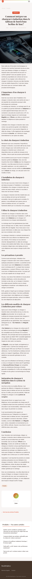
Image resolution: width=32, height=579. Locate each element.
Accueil (3, 8)
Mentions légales (5, 570)
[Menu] (29, 1)
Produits (8, 8)
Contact (13, 570)
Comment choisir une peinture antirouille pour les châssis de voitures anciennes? (15, 537)
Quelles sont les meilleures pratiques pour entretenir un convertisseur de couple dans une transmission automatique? (15, 531)
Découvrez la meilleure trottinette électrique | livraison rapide (15, 542)
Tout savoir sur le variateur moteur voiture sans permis (15, 552)
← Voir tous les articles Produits (10, 512)
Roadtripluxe (6, 566)
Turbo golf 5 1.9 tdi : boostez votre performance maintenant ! (15, 547)
